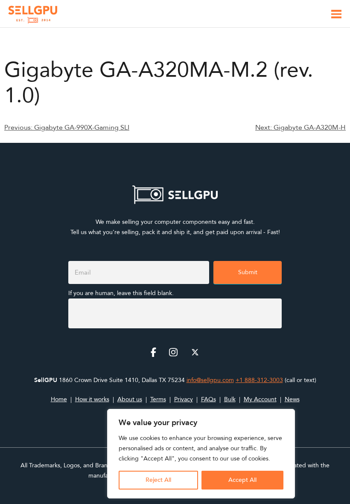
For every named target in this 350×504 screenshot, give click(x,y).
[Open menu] (336, 15)
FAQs (208, 399)
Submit (247, 272)
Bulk (230, 399)
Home (59, 399)
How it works (92, 399)
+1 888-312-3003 (259, 380)
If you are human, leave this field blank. (121, 293)
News (292, 399)
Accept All (242, 480)
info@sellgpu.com (210, 380)
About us (129, 399)
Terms (158, 399)
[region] (201, 453)
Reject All (158, 480)
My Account (260, 399)
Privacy (183, 399)
